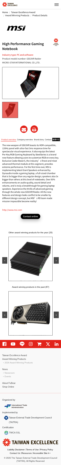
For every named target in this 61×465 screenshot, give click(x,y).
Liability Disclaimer (16, 449)
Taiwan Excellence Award (23, 12)
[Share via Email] (24, 129)
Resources (27, 453)
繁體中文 (56, 139)
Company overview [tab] (25, 139)
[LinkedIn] (56, 344)
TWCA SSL (14, 432)
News (5, 369)
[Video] (13, 344)
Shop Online (8, 387)
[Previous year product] (4, 315)
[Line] (22, 344)
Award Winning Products (17, 15)
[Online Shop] (39, 344)
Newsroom (10, 373)
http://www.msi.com (12, 209)
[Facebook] (4, 344)
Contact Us (15, 453)
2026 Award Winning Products (19, 363)
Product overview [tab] (8, 139)
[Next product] (56, 260)
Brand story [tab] (39, 139)
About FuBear (9, 383)
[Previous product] (4, 260)
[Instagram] (31, 344)
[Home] (10, 4)
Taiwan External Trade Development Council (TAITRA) (30, 419)
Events (8, 376)
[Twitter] (48, 344)
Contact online (30, 216)
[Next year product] (56, 315)
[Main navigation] (56, 4)
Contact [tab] (48, 139)
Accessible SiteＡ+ (41, 453)
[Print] (34, 129)
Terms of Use (32, 449)
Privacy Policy (46, 449)
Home (5, 12)
